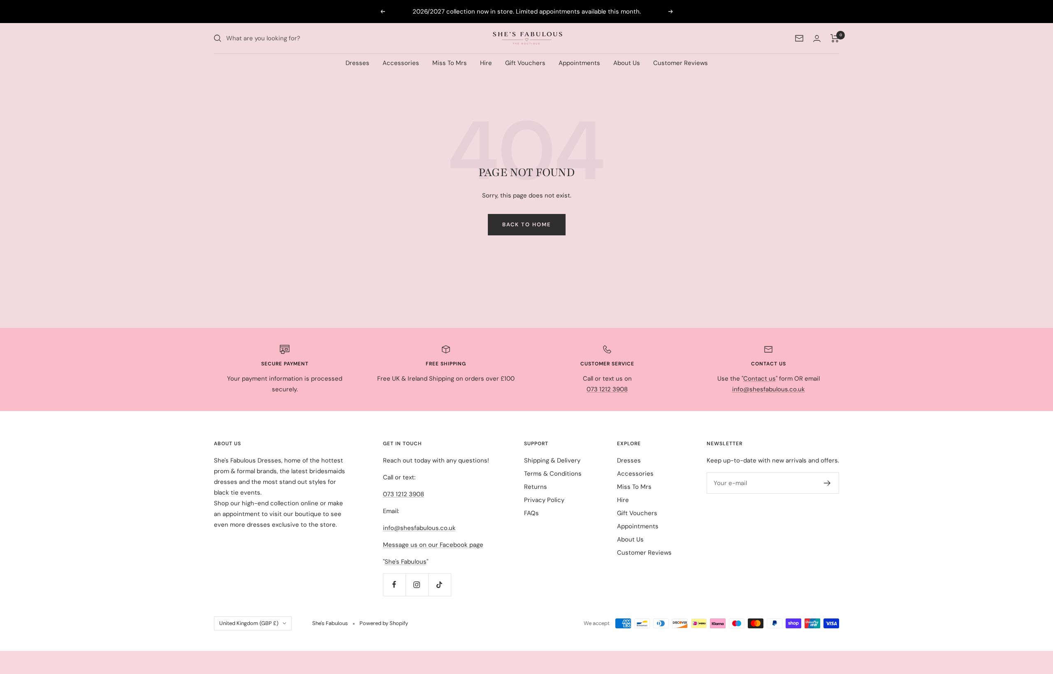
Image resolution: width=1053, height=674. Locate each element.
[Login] (817, 38)
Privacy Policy (544, 500)
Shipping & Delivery (552, 460)
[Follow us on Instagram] (417, 584)
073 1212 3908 (607, 389)
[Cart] (834, 38)
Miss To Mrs (449, 63)
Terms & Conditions (553, 473)
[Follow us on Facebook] (394, 584)
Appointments (579, 63)
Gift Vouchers (525, 63)
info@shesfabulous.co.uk (768, 389)
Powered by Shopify (384, 623)
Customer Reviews (680, 63)
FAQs (531, 513)
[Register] (827, 483)
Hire (486, 63)
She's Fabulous (406, 562)
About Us (626, 63)
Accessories (401, 63)
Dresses (357, 63)
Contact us (759, 378)
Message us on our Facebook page (433, 545)
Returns (535, 487)
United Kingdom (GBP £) (248, 623)
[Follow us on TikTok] (439, 584)
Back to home (526, 224)
